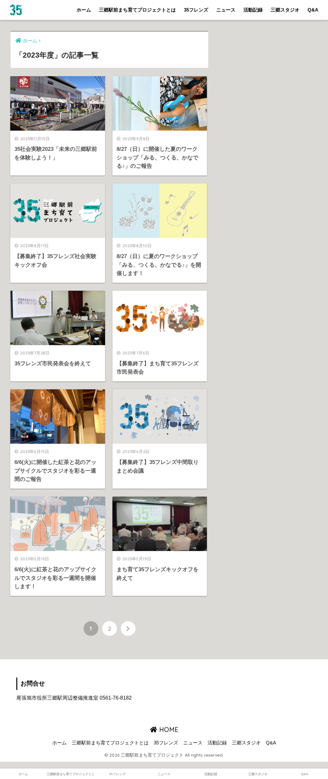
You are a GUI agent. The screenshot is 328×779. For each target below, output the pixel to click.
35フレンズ (196, 9)
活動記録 (253, 9)
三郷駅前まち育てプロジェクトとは (137, 9)
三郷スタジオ (285, 9)
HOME (167, 730)
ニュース (225, 9)
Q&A (313, 9)
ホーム (84, 9)
